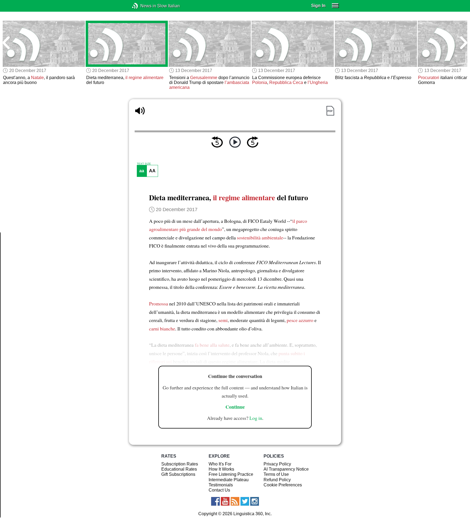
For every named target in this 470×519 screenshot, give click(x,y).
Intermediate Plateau (229, 479)
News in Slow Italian (143, 6)
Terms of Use (276, 474)
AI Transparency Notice (286, 469)
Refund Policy (277, 479)
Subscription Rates (179, 464)
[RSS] (235, 501)
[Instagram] (254, 501)
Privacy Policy (277, 464)
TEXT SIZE (144, 163)
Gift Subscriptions (178, 474)
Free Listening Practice (231, 474)
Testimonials (221, 485)
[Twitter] (244, 501)
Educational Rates (179, 469)
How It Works (221, 469)
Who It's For (220, 464)
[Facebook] (215, 501)
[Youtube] (225, 501)
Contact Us (219, 490)
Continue (235, 406)
